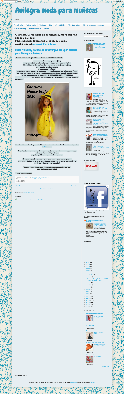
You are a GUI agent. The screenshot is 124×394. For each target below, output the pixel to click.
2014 (88, 300)
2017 (88, 294)
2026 (88, 262)
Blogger (92, 382)
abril (88, 285)
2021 (88, 271)
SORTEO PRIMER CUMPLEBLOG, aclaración (98, 95)
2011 (88, 306)
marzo (89, 287)
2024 (88, 266)
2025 (88, 264)
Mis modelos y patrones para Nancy (93, 25)
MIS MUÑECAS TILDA (35, 29)
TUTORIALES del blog (20, 29)
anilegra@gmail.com (44, 43)
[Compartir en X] (20, 181)
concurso (24, 178)
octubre (89, 277)
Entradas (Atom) (28, 192)
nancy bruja (30, 178)
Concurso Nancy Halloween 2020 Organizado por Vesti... (97, 279)
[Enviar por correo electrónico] (17, 181)
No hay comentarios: (43, 177)
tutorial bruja (37, 178)
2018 (88, 291)
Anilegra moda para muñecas (56, 10)
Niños (50, 25)
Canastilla (46, 29)
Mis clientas (42, 25)
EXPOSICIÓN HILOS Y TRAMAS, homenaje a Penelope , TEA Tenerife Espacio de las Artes (100, 225)
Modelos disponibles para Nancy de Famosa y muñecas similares (100, 46)
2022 (88, 268)
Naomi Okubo (97, 356)
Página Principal (18, 25)
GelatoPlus (73, 382)
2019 (88, 289)
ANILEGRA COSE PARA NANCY (96, 43)
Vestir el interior (31, 25)
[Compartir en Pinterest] (24, 181)
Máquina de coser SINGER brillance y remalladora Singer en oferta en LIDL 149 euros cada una (100, 122)
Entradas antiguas (73, 186)
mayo (89, 282)
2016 (88, 296)
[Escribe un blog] (18, 181)
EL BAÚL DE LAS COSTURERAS (96, 343)
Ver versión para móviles (47, 188)
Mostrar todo (105, 366)
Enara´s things (90, 331)
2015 (88, 298)
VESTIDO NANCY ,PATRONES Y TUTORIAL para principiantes (100, 109)
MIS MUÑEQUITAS (60, 25)
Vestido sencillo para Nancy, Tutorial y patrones (99, 316)
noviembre (90, 275)
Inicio (48, 186)
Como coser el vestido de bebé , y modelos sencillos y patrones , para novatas (101, 147)
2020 (88, 273)
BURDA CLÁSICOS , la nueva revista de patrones (100, 134)
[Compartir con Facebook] (22, 181)
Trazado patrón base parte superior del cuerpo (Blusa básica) (100, 346)
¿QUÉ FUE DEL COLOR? (93, 327)
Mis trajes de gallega (74, 25)
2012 (88, 304)
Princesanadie (90, 355)
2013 (88, 302)
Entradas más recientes (23, 186)
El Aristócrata (90, 325)
